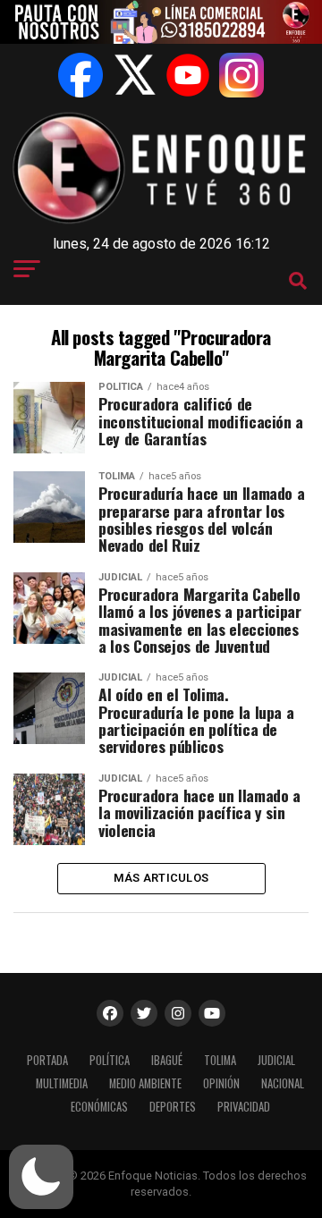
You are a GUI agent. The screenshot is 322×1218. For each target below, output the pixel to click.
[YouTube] (187, 75)
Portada (47, 1060)
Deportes (172, 1106)
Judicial (276, 1060)
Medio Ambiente (145, 1083)
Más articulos (161, 877)
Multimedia (62, 1083)
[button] (41, 1177)
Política (109, 1060)
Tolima (220, 1060)
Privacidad (243, 1106)
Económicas (99, 1106)
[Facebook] (80, 75)
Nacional (282, 1083)
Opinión (221, 1083)
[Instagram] (241, 75)
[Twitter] (134, 75)
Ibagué (166, 1060)
